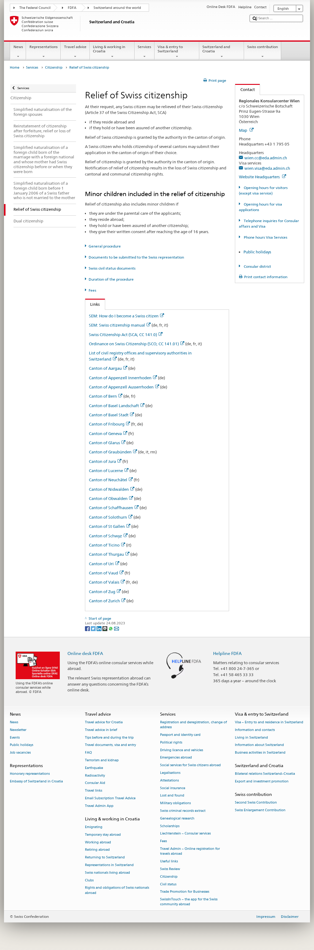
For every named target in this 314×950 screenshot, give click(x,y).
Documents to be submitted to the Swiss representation (136, 257)
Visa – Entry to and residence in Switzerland (269, 722)
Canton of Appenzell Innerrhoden (120, 377)
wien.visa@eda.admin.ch (267, 168)
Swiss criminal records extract (182, 811)
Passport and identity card (180, 735)
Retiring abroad (97, 850)
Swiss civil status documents (112, 268)
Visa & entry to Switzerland (170, 48)
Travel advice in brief (101, 730)
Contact (245, 89)
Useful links (169, 862)
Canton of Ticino (104, 545)
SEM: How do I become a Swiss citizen (124, 315)
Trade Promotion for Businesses (184, 892)
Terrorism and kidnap (102, 760)
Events (15, 738)
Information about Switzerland (259, 745)
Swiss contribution (262, 46)
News (18, 46)
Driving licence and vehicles (181, 750)
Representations (43, 46)
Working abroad (98, 842)
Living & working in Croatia (109, 48)
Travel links (93, 791)
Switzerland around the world (117, 8)
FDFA (72, 8)
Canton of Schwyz (105, 535)
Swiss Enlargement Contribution (260, 810)
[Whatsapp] (111, 628)
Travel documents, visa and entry (110, 745)
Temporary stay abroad (103, 835)
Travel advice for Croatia (104, 722)
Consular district (257, 266)
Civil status (168, 884)
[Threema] (105, 628)
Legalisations (170, 773)
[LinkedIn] (99, 628)
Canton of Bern (103, 396)
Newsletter (18, 730)
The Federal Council (35, 8)
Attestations (169, 780)
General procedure (105, 246)
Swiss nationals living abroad (107, 873)
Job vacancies (20, 753)
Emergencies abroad (176, 758)
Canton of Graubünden (110, 451)
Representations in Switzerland (109, 865)
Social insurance (172, 788)
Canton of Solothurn (108, 517)
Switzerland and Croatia (216, 48)
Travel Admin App (99, 806)
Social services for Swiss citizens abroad (190, 765)
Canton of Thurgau (106, 554)
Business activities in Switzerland (260, 753)
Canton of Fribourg (106, 424)
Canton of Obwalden (108, 498)
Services (144, 46)
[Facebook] (88, 628)
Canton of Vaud (103, 572)
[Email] (116, 628)
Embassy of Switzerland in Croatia (36, 781)
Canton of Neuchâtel (108, 479)
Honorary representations (30, 774)
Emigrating (93, 827)
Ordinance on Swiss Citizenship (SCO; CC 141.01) (134, 343)
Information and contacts (255, 730)
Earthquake (94, 768)
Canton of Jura (102, 461)
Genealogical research (177, 818)
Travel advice (75, 46)
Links (92, 304)
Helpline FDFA (227, 653)
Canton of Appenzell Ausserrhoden (121, 386)
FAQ (88, 753)
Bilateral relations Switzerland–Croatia (265, 774)
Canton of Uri (101, 563)
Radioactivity (95, 776)
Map (243, 130)
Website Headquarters (260, 176)
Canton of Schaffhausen (111, 507)
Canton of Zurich (104, 600)
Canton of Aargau (105, 368)
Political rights (171, 742)
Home (14, 68)
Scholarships (169, 826)
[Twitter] (94, 628)
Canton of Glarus (104, 442)
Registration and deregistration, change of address (193, 724)
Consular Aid (95, 783)
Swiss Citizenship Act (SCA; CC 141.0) (123, 334)
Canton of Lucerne (106, 470)
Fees (92, 290)
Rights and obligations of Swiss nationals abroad (117, 890)
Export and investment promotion (262, 781)
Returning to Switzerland (105, 858)
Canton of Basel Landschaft (114, 405)
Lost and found (172, 796)
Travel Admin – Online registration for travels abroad (190, 851)
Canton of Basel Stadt (108, 414)
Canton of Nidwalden (109, 489)
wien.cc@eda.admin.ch (265, 157)
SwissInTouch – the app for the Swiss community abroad (188, 902)
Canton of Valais (104, 582)
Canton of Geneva (105, 433)
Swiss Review (170, 869)
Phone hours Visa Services (265, 237)
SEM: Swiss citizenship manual (117, 325)
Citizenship (54, 68)
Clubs (89, 880)
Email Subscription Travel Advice (110, 798)
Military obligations (175, 803)
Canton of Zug (102, 591)
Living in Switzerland (251, 738)
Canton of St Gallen (107, 526)
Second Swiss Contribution (256, 802)
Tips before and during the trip (109, 738)
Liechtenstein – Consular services (185, 834)
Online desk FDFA (85, 653)
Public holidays (257, 251)
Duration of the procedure (111, 279)
